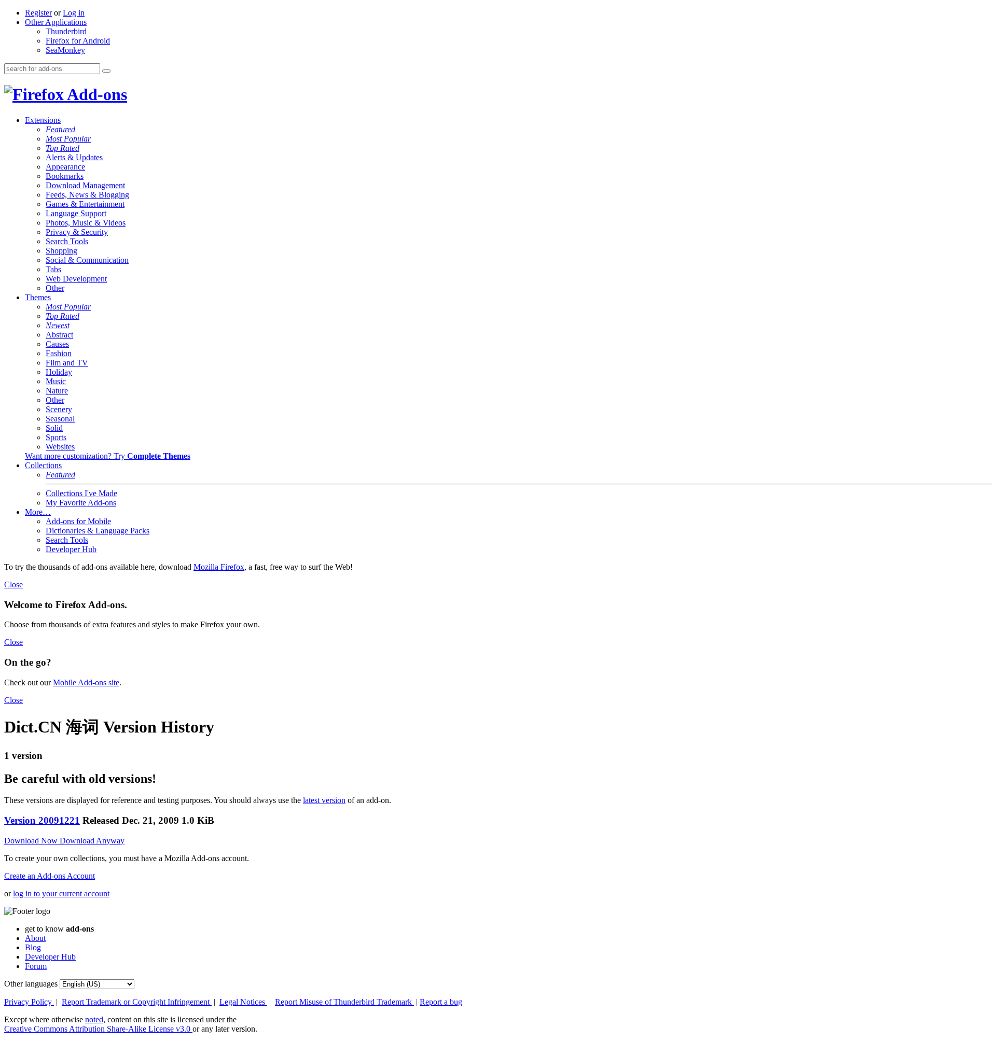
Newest (58, 325)
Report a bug (441, 1001)
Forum (36, 966)
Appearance (65, 166)
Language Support (76, 213)
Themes (38, 297)
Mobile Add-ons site (86, 682)
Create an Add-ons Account (49, 875)
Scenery (59, 409)
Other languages (31, 983)
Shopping (61, 250)
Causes (57, 344)
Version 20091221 (42, 820)
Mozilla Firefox (218, 566)
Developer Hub (71, 549)
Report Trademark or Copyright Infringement (137, 1001)
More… (38, 512)
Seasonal (60, 418)
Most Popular (68, 138)
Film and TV (67, 362)
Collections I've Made (81, 493)
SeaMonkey (65, 50)
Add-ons (95, 94)
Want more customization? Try (107, 456)
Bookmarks (65, 176)
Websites (60, 446)
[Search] (106, 71)
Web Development (76, 278)
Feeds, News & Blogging (87, 194)
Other (55, 288)
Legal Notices (243, 1001)
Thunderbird (66, 31)
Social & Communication (87, 260)
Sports (56, 437)
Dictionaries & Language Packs (97, 530)
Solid (54, 428)
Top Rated (62, 148)
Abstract (59, 334)
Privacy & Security (77, 232)
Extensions (43, 120)
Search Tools (67, 241)
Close (13, 584)
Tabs (53, 269)
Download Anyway (92, 840)
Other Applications (56, 22)
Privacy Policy (29, 1001)
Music (56, 381)
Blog (33, 947)
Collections (43, 465)
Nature (57, 390)
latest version (324, 800)
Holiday (59, 372)
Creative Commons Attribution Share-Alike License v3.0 (98, 1028)
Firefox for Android (78, 40)
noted (94, 1019)
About (35, 938)
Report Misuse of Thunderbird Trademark (344, 1001)
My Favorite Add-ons (81, 502)
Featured (60, 129)
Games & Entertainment (85, 204)
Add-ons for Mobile (78, 521)
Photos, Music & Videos (86, 222)
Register (38, 12)
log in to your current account (61, 893)
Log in (74, 12)
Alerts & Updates (74, 157)
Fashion (59, 353)
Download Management (85, 185)
